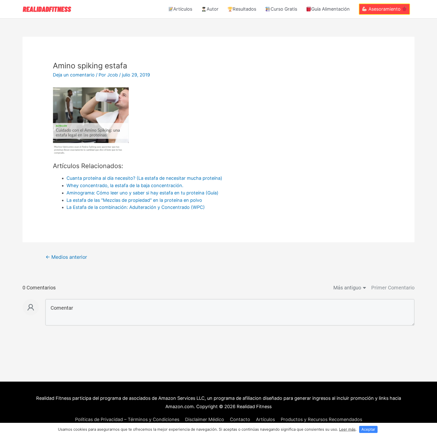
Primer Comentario (392, 288)
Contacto (240, 419)
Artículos (182, 9)
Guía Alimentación (330, 9)
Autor (213, 9)
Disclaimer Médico (204, 419)
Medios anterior (66, 257)
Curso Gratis (284, 9)
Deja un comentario (74, 74)
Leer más (347, 429)
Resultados (244, 9)
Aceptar (368, 429)
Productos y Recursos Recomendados (321, 419)
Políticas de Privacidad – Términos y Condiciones (127, 419)
